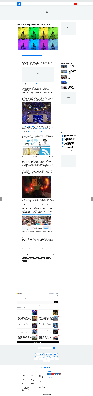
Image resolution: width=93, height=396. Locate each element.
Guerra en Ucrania (49, 354)
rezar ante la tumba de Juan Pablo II (41, 128)
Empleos (40, 382)
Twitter (37, 258)
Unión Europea (46, 361)
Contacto (40, 381)
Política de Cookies (42, 377)
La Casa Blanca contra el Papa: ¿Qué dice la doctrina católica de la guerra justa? (34, 251)
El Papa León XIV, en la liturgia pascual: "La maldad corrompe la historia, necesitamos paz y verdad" (36, 254)
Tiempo (32, 375)
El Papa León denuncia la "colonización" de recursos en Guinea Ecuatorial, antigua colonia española (36, 249)
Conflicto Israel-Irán (39, 354)
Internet (24, 260)
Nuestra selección (66, 63)
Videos (57, 3)
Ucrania (47, 356)
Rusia (38, 356)
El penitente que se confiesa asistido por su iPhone (38, 160)
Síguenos (49, 371)
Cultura (47, 3)
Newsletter (50, 377)
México (57, 358)
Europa (28, 3)
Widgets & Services (34, 380)
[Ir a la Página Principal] (19, 4)
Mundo (32, 3)
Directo (75, 3)
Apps (31, 379)
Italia (42, 356)
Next (44, 3)
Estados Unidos (53, 356)
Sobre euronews (41, 372)
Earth (51, 3)
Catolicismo (31, 258)
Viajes (40, 3)
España (55, 354)
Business (36, 3)
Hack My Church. (45, 169)
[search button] (45, 1)
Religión (48, 258)
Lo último (24, 3)
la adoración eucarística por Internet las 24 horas (35, 131)
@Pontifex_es (45, 134)
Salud (54, 3)
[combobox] (50, 1)
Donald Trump (50, 358)
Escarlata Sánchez (25, 52)
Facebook (25, 258)
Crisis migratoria (42, 358)
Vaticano (42, 258)
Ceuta (36, 358)
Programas (24, 384)
